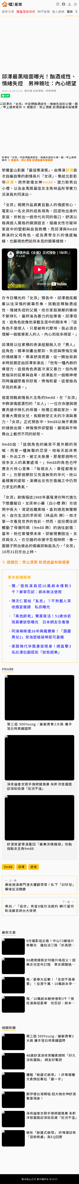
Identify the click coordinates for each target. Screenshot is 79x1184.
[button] (63, 4)
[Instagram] (58, 4)
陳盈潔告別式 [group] (26, 11)
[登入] (69, 4)
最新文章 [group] (8, 11)
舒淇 (69, 170)
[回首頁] (15, 4)
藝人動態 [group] (58, 11)
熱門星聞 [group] (43, 11)
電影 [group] (70, 11)
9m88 (47, 182)
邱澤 (10, 182)
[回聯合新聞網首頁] (5, 4)
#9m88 (7, 669)
